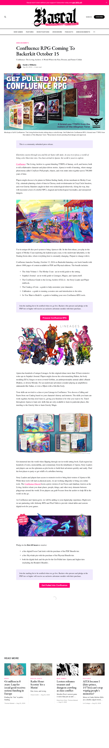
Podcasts (69, 32)
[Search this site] (5, 17)
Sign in (89, 17)
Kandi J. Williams (29, 65)
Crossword (57, 32)
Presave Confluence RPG (55, 318)
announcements (22, 43)
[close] (106, 2)
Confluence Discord (33, 484)
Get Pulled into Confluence (54, 585)
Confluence (20, 164)
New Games (18, 32)
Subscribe (99, 17)
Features (30, 32)
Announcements (83, 32)
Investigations (43, 32)
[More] (94, 32)
